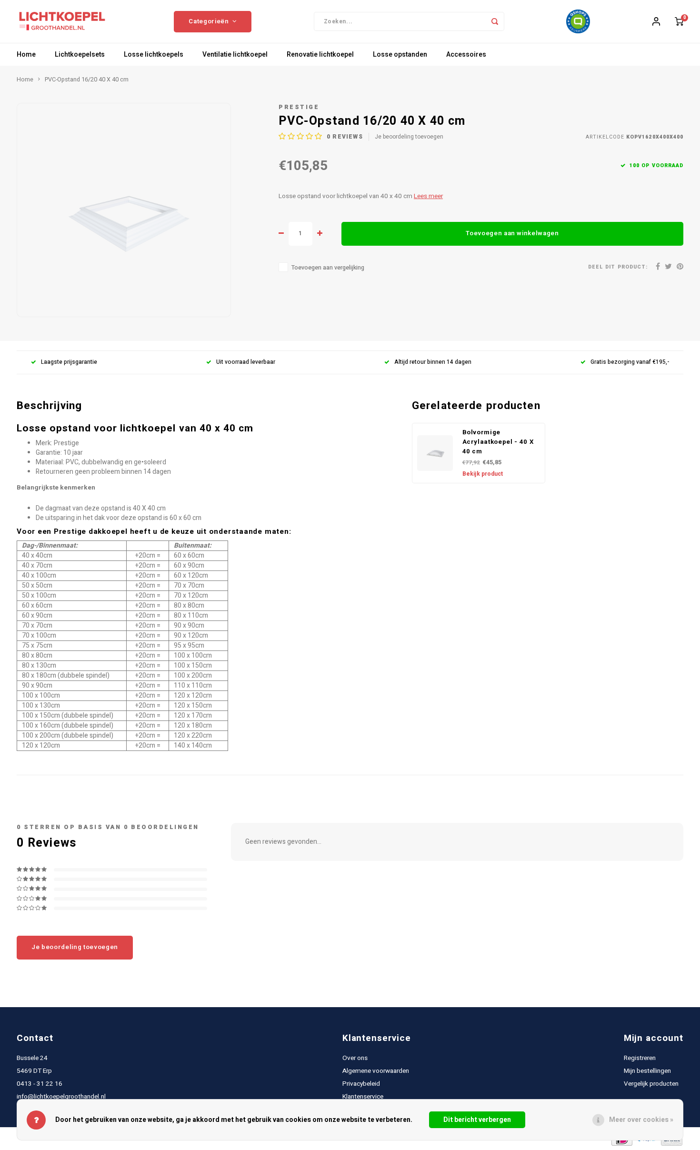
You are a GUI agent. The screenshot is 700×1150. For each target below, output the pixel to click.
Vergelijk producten (651, 1084)
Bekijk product (482, 474)
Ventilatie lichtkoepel (235, 55)
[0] (679, 21)
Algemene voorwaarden (375, 1071)
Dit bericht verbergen (477, 1120)
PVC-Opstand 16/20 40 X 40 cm (87, 79)
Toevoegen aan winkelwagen (512, 233)
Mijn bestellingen (647, 1071)
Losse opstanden (400, 55)
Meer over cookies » (641, 1120)
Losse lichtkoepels (153, 55)
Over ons (355, 1058)
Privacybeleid (361, 1084)
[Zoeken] (494, 21)
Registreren (640, 1058)
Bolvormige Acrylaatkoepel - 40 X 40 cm (498, 442)
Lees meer (428, 196)
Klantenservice (362, 1096)
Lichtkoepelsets (80, 55)
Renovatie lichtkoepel (320, 55)
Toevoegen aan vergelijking (327, 267)
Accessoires (466, 55)
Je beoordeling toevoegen (409, 137)
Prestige (299, 107)
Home (26, 55)
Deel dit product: (618, 266)
